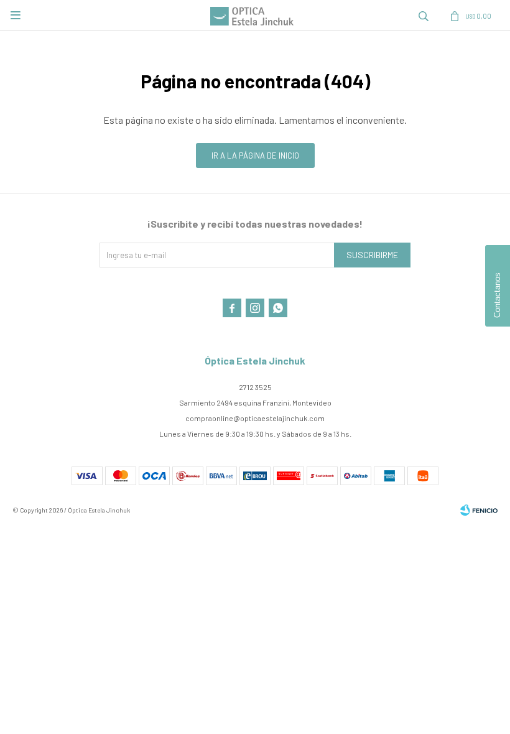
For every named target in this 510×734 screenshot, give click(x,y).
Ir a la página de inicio (255, 155)
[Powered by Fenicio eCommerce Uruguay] (479, 510)
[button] (423, 15)
